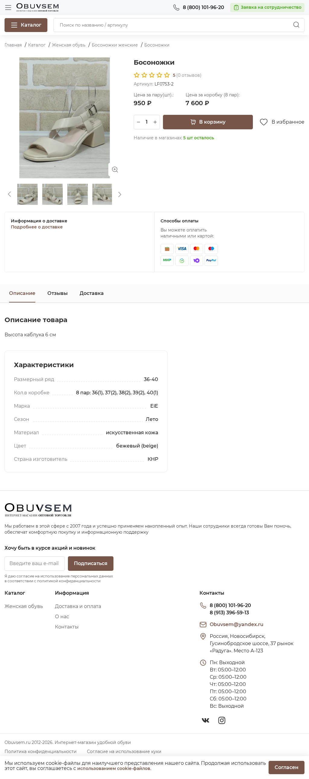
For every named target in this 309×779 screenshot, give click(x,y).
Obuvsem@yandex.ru (236, 624)
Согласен (286, 767)
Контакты (67, 627)
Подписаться (90, 563)
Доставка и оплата (78, 606)
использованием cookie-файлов (113, 768)
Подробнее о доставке (37, 227)
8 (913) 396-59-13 (229, 613)
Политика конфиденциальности (41, 751)
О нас (62, 616)
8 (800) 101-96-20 (230, 605)
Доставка (92, 293)
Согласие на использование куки (124, 751)
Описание (22, 293)
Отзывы (57, 293)
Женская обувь (24, 606)
